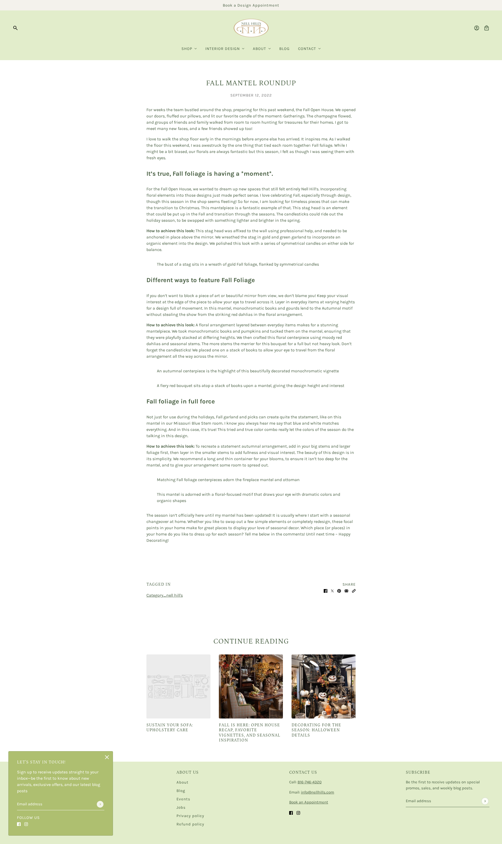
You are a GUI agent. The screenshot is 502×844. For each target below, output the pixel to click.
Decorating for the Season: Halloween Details (316, 730)
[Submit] (100, 804)
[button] (354, 590)
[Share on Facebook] (325, 590)
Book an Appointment (308, 802)
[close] (107, 757)
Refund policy (190, 824)
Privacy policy (190, 815)
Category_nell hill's (164, 595)
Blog (180, 790)
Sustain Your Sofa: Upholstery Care (169, 727)
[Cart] (486, 28)
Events (183, 799)
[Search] (15, 28)
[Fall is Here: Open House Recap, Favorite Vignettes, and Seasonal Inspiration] (251, 686)
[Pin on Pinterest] (339, 590)
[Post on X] (332, 590)
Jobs (181, 807)
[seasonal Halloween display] (324, 686)
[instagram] (26, 824)
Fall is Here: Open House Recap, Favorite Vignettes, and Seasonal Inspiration (249, 733)
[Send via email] (346, 590)
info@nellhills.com (317, 792)
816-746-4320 (310, 782)
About (182, 782)
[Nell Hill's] (251, 28)
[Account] (477, 28)
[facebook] (19, 824)
